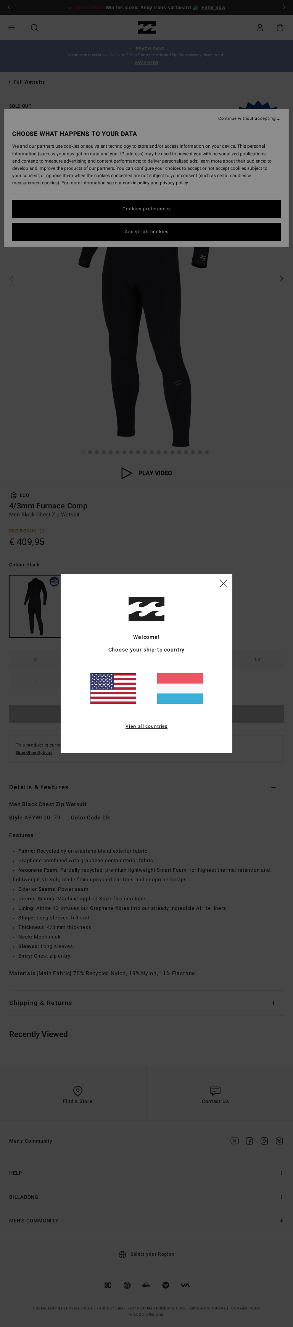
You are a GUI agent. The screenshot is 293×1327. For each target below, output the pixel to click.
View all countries (146, 726)
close (223, 583)
